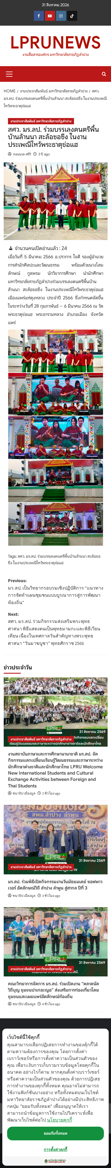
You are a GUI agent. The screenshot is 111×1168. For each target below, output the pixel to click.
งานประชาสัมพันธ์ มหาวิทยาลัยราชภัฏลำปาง (41, 121)
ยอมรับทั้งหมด (55, 1133)
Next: (54, 629)
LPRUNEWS (55, 42)
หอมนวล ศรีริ (22, 154)
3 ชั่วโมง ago (51, 895)
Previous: (55, 592)
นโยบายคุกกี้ (59, 1120)
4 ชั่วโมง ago (51, 1004)
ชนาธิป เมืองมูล (24, 793)
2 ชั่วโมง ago (51, 793)
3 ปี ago (44, 154)
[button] (9, 73)
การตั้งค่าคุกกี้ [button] (55, 1149)
